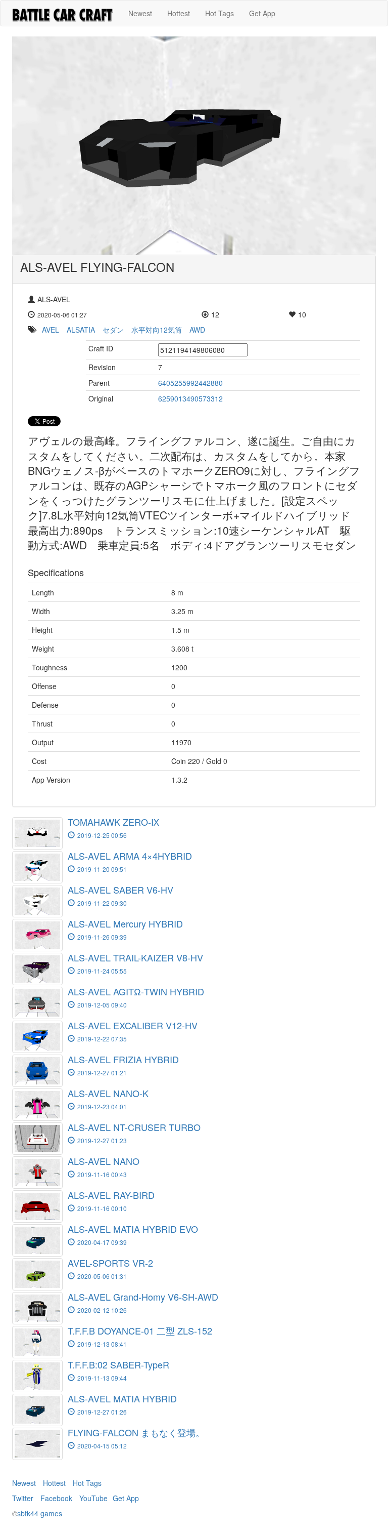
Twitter (22, 1498)
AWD (197, 330)
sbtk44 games (39, 1513)
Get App (262, 13)
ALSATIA (81, 330)
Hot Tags (219, 13)
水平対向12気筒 (156, 330)
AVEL (50, 330)
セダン (113, 330)
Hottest (178, 13)
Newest (140, 13)
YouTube (93, 1498)
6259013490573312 (190, 398)
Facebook (56, 1498)
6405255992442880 (190, 383)
